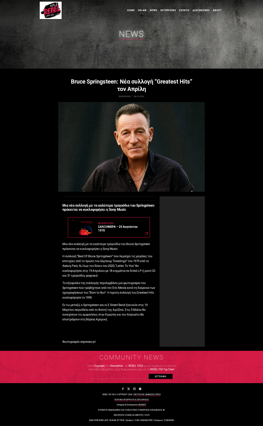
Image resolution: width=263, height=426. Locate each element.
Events (184, 10)
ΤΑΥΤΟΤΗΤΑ (139, 394)
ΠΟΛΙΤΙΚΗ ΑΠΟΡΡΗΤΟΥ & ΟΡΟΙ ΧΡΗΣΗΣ (131, 399)
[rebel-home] (51, 10)
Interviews (168, 10)
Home (131, 10)
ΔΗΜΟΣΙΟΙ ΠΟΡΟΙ (152, 394)
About (217, 10)
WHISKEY (142, 404)
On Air (142, 10)
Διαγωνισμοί (201, 10)
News (153, 10)
